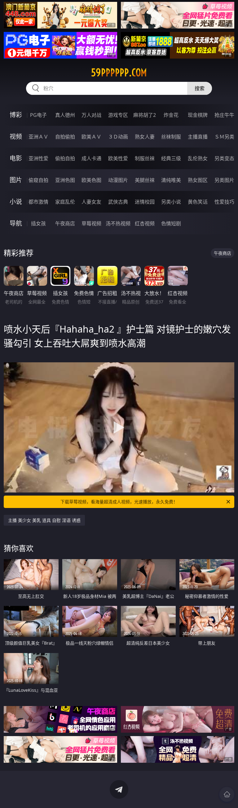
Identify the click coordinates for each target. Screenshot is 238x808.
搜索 (200, 88)
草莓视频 (91, 223)
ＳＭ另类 (224, 136)
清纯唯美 (171, 180)
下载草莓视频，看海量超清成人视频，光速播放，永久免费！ (119, 502)
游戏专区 (118, 115)
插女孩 (38, 223)
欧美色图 (91, 180)
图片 (16, 180)
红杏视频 (145, 223)
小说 (16, 201)
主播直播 (198, 136)
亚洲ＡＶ (38, 136)
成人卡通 (91, 158)
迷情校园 (145, 201)
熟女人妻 (145, 136)
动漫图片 (118, 180)
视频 (16, 136)
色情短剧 (171, 223)
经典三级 (171, 158)
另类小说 (171, 201)
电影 (16, 158)
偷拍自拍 (65, 158)
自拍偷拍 (65, 136)
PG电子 (38, 115)
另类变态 (224, 158)
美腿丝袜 (145, 180)
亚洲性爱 (38, 158)
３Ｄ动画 (118, 136)
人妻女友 (91, 201)
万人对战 (91, 115)
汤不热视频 (118, 223)
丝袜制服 (171, 136)
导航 (16, 223)
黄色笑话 (198, 201)
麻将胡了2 (144, 115)
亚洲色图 (65, 180)
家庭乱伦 (65, 201)
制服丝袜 (145, 158)
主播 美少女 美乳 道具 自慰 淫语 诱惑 (44, 520)
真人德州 (65, 115)
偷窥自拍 (38, 180)
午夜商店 (65, 223)
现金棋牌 (198, 115)
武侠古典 (118, 201)
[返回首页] (226, 794)
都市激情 (38, 201)
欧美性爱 (118, 158)
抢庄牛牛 (224, 115)
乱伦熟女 (198, 158)
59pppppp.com (119, 72)
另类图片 (224, 180)
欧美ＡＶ (91, 136)
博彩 (16, 115)
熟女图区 (198, 180)
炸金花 (171, 115)
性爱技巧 (224, 201)
